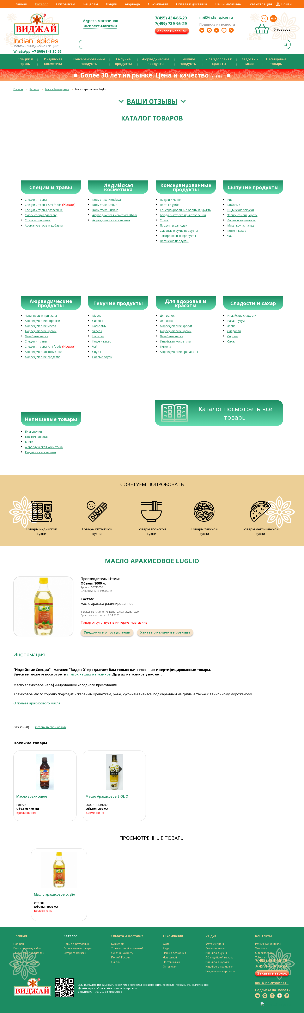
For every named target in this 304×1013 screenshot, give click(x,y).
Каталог (41, 4)
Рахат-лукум (236, 321)
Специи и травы (36, 200)
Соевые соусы (102, 357)
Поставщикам (171, 962)
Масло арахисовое (31, 796)
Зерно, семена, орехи (242, 215)
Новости (18, 944)
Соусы (164, 220)
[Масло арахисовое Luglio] (59, 870)
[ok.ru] (216, 30)
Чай (229, 236)
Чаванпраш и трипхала (41, 315)
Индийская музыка (217, 962)
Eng (273, 18)
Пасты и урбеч (170, 205)
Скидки (115, 962)
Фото (166, 944)
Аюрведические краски (176, 326)
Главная (20, 4)
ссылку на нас (199, 985)
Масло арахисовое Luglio (54, 894)
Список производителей (28, 953)
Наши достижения (174, 953)
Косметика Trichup (105, 210)
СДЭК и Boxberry (122, 953)
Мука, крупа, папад (240, 225)
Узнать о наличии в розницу (165, 632)
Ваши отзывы (152, 101)
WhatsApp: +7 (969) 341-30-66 (37, 51)
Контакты (263, 936)
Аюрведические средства (42, 357)
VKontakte (261, 948)
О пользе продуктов (26, 962)
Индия (111, 4)
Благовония (33, 431)
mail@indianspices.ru (216, 17)
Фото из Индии (215, 944)
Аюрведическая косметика (111, 220)
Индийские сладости (241, 315)
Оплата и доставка (191, 4)
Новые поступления (76, 944)
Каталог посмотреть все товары (235, 412)
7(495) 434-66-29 (171, 18)
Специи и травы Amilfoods (43, 205)
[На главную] (36, 35)
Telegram (261, 957)
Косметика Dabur (104, 205)
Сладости (234, 331)
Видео (167, 948)
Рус (264, 18)
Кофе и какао (236, 231)
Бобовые (233, 205)
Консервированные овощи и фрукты (185, 210)
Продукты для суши (173, 225)
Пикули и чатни (170, 200)
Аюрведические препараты (179, 352)
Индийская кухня (216, 953)
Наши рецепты (22, 957)
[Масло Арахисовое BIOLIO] (114, 772)
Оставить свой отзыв (50, 727)
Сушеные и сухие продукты (179, 231)
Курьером (117, 944)
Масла (96, 315)
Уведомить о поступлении (107, 632)
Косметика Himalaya (106, 200)
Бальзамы (99, 326)
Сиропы (97, 321)
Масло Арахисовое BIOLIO (107, 796)
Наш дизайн (170, 957)
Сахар (231, 341)
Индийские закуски (240, 210)
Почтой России (120, 957)
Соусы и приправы (37, 220)
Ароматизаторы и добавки (44, 225)
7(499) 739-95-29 (171, 23)
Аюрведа (132, 4)
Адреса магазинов (100, 20)
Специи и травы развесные (44, 210)
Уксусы (97, 331)
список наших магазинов (89, 674)
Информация (29, 654)
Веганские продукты (174, 241)
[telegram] (209, 30)
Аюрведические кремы (40, 331)
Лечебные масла (36, 336)
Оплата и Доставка (127, 936)
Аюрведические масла (40, 326)
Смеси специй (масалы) (41, 215)
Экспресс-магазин (100, 25)
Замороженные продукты (178, 236)
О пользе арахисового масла (36, 703)
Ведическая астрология (221, 971)
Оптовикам (65, 4)
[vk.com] (201, 30)
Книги (29, 442)
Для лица (166, 321)
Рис (229, 200)
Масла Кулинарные (57, 89)
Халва (231, 326)
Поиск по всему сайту (27, 948)
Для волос (167, 315)
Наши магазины (228, 4)
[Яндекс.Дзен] (223, 30)
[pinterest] (231, 30)
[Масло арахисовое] (45, 772)
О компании (158, 4)
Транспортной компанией (127, 948)
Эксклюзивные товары (78, 948)
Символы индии (215, 948)
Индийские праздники (219, 966)
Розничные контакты (268, 944)
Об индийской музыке (219, 957)
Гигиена (165, 346)
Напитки (98, 336)
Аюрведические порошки (42, 321)
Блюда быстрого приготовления (183, 215)
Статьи (17, 966)
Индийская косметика (175, 341)
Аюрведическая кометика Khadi (114, 215)
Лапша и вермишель (241, 220)
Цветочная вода (36, 437)
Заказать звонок (172, 31)
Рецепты (90, 4)
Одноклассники (264, 953)
